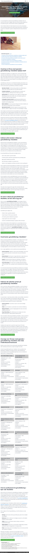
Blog (22, 552)
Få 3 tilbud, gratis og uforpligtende (14, 12)
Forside (16, 552)
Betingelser (27, 552)
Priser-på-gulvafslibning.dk (7, 1)
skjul (10, 53)
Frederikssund (24, 503)
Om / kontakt (19, 552)
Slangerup (7, 504)
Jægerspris (3, 504)
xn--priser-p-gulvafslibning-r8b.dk (11, 120)
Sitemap (24, 552)
